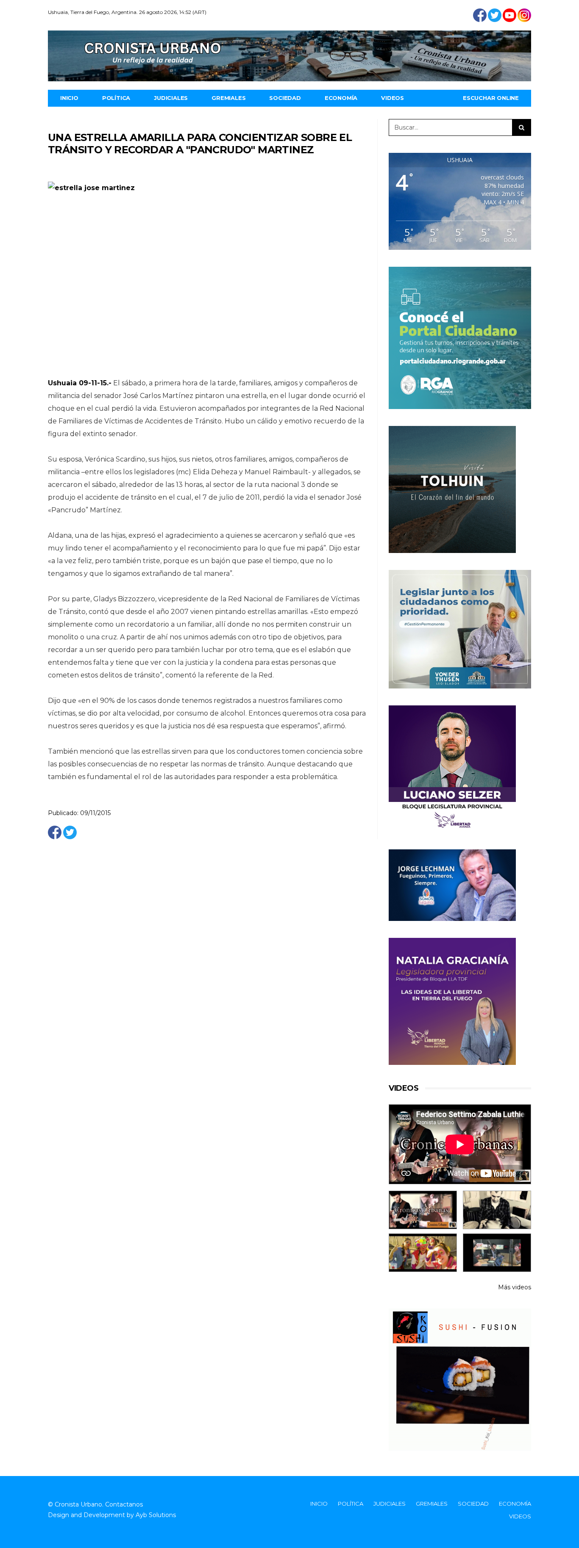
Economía (341, 97)
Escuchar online (491, 97)
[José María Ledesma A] (497, 1252)
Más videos (514, 1287)
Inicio (69, 97)
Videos (392, 97)
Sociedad (285, 97)
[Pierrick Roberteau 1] (497, 1210)
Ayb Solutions (156, 1515)
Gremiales (228, 97)
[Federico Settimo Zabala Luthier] (423, 1210)
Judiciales (171, 97)
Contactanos (124, 1504)
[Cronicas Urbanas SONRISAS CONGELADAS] (423, 1252)
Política (116, 97)
